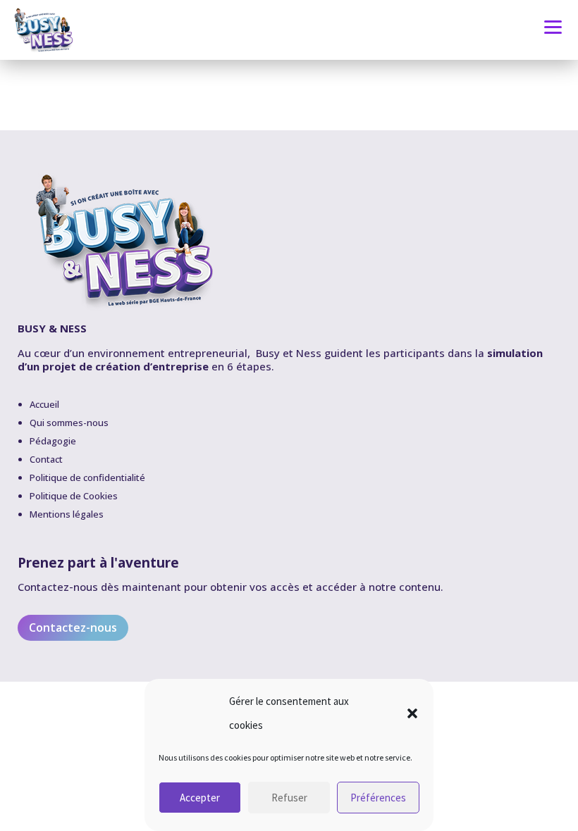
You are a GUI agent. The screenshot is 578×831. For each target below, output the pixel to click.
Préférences (378, 797)
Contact (46, 459)
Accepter (200, 797)
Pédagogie (53, 441)
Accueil (44, 404)
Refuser (289, 797)
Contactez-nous (73, 627)
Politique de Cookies (74, 495)
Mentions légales (67, 514)
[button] (412, 713)
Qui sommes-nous (69, 422)
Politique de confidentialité (87, 477)
